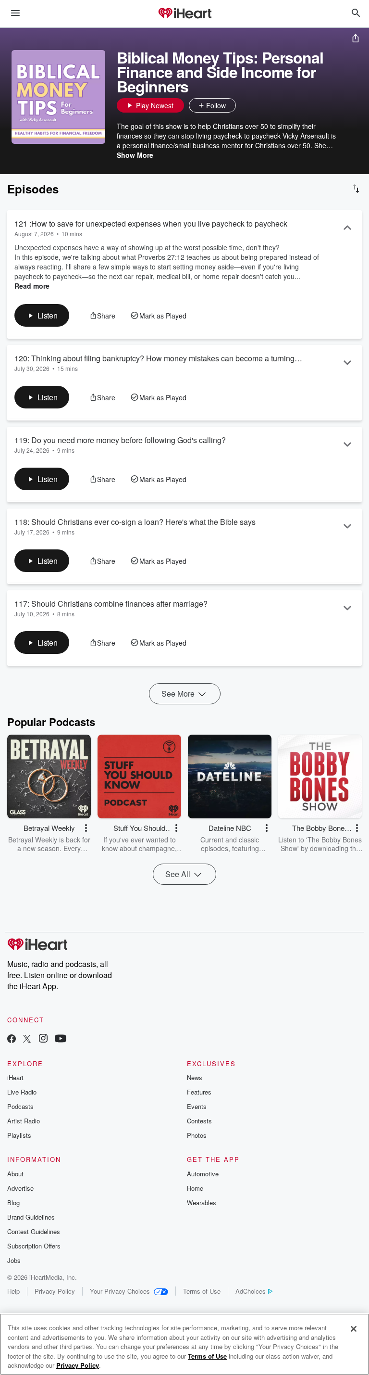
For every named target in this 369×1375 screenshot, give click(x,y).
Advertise (20, 1188)
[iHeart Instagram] (43, 1039)
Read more (31, 286)
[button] (245, 105)
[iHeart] (184, 14)
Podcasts (20, 1106)
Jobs (14, 1260)
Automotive (203, 1173)
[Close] (353, 1328)
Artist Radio (23, 1120)
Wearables (201, 1202)
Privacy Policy (55, 1291)
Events (197, 1106)
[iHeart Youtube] (60, 1039)
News (194, 1077)
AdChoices (250, 1291)
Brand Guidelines (31, 1217)
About (15, 1173)
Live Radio (22, 1091)
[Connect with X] (27, 1039)
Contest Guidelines (33, 1231)
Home (195, 1188)
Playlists (19, 1135)
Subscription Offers (34, 1245)
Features (199, 1091)
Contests (199, 1120)
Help (13, 1291)
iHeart (15, 1077)
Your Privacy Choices (120, 1291)
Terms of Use (202, 1291)
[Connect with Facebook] (11, 1039)
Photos (197, 1135)
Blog (13, 1202)
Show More (135, 155)
